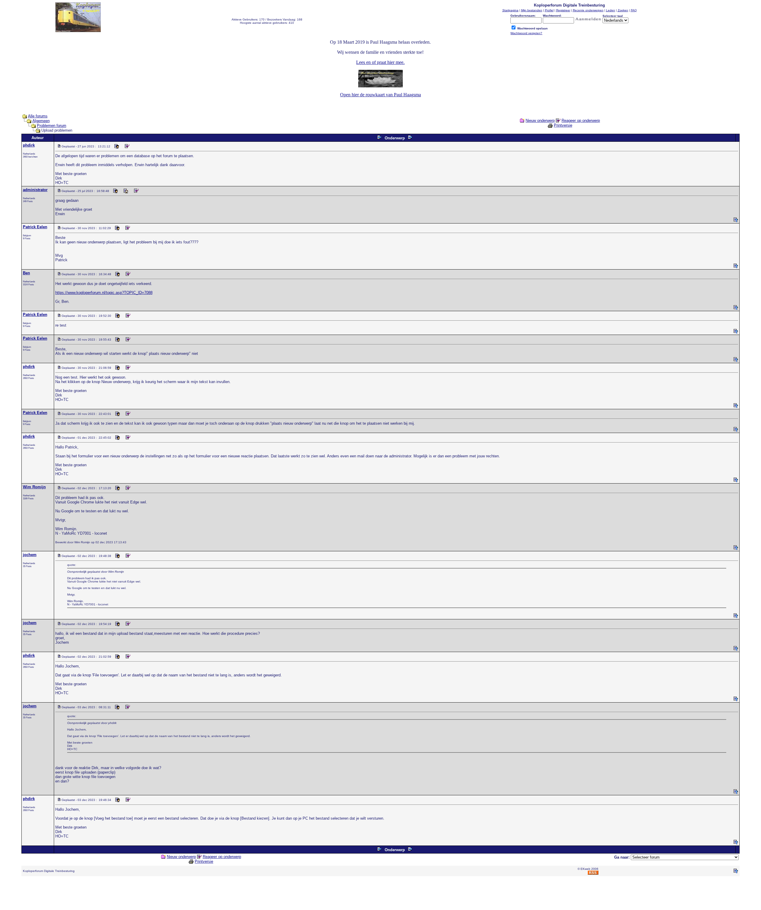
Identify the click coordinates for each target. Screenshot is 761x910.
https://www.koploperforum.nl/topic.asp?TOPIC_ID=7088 (103, 292)
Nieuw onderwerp (540, 120)
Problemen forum (51, 125)
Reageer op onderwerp (581, 120)
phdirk (29, 145)
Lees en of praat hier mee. (380, 62)
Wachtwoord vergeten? (526, 33)
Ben (26, 273)
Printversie (563, 125)
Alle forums (38, 116)
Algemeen (41, 121)
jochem (30, 554)
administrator (35, 190)
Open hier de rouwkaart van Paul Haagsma (380, 94)
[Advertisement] (380, 894)
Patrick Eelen (35, 227)
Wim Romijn (34, 487)
